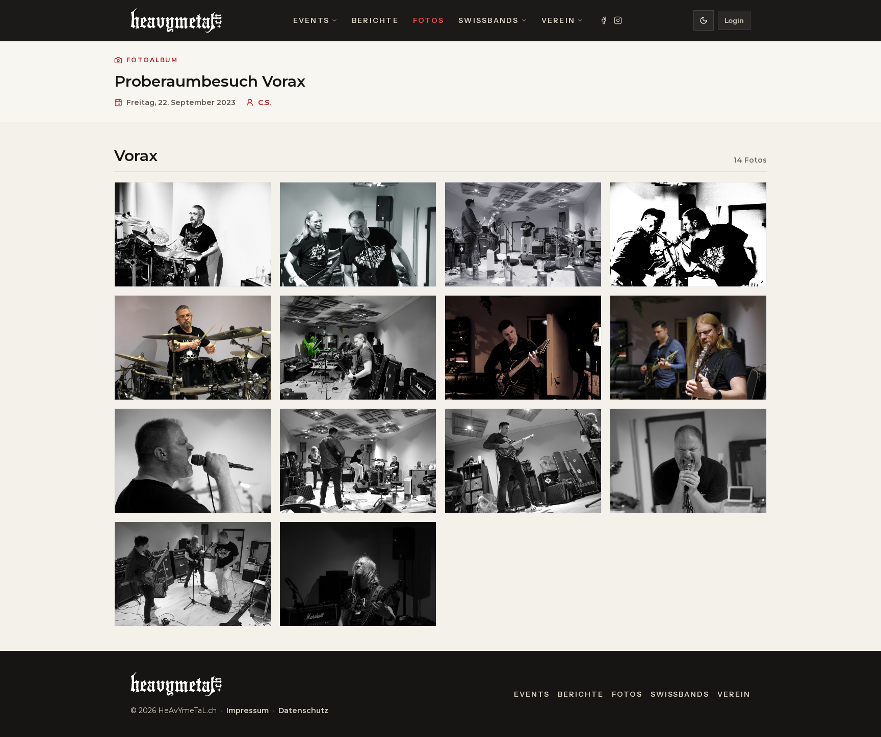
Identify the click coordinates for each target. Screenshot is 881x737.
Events (311, 20)
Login (734, 20)
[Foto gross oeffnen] (193, 234)
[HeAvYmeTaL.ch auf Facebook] (604, 20)
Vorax (136, 155)
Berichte (375, 20)
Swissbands (488, 20)
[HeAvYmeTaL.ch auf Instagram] (618, 20)
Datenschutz (303, 710)
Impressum (247, 710)
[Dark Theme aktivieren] (703, 20)
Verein (558, 20)
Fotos (428, 20)
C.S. (264, 102)
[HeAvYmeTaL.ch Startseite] (176, 20)
